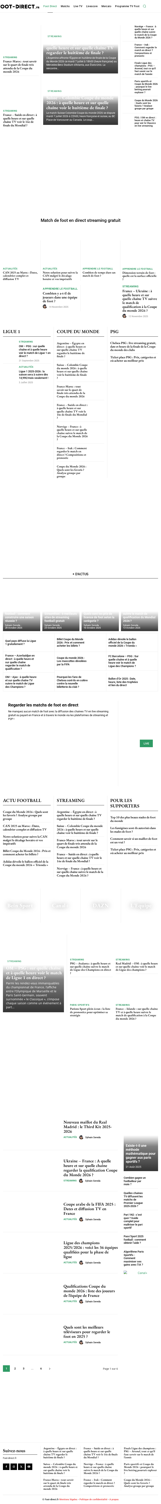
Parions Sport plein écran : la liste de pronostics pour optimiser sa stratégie (90, 1012)
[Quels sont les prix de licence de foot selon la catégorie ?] (100, 607)
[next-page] (49, 1368)
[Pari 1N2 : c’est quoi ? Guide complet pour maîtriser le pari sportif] (153, 1218)
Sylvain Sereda (93, 1137)
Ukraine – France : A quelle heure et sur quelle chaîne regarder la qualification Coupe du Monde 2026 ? (90, 1167)
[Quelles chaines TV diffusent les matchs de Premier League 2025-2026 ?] (153, 1196)
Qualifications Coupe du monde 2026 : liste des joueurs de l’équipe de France (89, 1290)
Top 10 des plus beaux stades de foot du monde (133, 819)
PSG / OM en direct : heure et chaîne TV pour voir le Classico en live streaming (145, 121)
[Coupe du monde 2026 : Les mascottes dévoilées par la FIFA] (97, 661)
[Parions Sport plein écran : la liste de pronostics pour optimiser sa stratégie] (91, 990)
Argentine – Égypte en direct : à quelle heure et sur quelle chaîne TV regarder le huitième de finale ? (80, 47)
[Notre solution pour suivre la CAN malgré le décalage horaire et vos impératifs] (60, 252)
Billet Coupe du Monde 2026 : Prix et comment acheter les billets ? (70, 642)
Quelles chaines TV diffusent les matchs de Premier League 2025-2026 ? (133, 1199)
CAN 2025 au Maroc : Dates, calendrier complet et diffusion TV (20, 276)
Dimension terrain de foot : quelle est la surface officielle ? (139, 276)
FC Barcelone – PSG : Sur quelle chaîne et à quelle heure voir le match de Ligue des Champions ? (123, 661)
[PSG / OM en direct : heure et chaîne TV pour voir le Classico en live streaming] (127, 121)
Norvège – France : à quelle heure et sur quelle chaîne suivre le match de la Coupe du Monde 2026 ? (146, 32)
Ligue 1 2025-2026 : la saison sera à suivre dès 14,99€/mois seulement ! (33, 374)
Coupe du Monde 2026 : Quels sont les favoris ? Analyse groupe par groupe (146, 104)
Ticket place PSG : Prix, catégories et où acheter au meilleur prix (133, 359)
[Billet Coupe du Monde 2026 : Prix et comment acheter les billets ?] (97, 643)
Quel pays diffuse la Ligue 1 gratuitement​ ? (20, 642)
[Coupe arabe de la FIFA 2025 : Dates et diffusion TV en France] (31, 1211)
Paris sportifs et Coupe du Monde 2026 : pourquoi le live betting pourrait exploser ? (146, 87)
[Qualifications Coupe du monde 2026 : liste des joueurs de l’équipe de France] (31, 1293)
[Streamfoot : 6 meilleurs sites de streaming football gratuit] (61, 607)
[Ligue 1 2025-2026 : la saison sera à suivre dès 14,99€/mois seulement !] (10, 373)
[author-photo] (45, 306)
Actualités (10, 269)
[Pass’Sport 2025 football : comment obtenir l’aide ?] (153, 1240)
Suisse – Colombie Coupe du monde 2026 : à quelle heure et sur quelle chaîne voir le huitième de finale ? (80, 102)
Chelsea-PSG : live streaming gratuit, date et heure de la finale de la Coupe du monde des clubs (133, 346)
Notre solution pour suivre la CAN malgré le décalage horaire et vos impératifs (60, 276)
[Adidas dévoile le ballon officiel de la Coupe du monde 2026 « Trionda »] (149, 643)
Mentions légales (68, 1499)
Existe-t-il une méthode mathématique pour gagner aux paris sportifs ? (141, 1154)
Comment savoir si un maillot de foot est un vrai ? (133, 840)
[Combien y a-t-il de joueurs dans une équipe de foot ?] (22, 298)
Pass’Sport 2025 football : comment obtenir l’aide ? (135, 1239)
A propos (114, 1499)
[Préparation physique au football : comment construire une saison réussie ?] (21, 607)
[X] (21, 1467)
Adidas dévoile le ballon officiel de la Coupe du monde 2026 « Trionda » (122, 642)
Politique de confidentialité (93, 1499)
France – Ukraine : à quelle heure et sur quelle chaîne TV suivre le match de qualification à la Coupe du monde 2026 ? (139, 301)
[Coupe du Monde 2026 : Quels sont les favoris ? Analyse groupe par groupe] (127, 104)
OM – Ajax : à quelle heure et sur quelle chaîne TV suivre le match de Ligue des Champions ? (20, 681)
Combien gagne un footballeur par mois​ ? (135, 1181)
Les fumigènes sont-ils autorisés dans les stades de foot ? (133, 829)
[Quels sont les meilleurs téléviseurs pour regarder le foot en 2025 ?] (31, 1334)
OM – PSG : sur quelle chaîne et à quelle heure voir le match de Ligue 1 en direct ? (35, 351)
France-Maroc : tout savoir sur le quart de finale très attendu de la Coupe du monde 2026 (20, 66)
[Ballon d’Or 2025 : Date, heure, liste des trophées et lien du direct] (149, 682)
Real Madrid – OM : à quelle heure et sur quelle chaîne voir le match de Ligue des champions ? (137, 966)
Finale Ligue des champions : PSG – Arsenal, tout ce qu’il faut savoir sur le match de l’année (145, 69)
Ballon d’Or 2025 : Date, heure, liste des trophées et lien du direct (123, 682)
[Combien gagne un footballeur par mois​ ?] (153, 1181)
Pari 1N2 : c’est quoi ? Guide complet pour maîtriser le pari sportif (133, 1221)
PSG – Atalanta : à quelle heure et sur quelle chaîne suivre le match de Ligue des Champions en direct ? (90, 968)
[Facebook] (6, 1467)
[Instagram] (13, 1467)
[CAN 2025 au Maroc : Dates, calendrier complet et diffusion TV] (20, 252)
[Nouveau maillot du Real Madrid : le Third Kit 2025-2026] (31, 1129)
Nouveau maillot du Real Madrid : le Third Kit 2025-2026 (88, 1126)
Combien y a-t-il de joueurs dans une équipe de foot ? (60, 297)
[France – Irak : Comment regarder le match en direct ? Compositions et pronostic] (127, 49)
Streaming (10, 57)
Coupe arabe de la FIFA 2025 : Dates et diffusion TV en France (90, 1208)
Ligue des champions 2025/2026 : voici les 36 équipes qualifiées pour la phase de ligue (91, 1249)
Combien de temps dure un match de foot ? (99, 274)
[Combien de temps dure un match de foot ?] (100, 252)
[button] (144, 6)
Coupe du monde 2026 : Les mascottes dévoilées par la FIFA (72, 661)
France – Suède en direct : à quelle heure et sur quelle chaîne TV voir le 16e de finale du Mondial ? (20, 120)
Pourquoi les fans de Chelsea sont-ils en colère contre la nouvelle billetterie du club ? (72, 681)
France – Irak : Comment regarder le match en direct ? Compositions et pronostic (146, 50)
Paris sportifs (79, 1005)
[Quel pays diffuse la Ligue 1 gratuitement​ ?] (45, 643)
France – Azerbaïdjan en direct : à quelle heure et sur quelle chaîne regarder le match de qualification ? (20, 662)
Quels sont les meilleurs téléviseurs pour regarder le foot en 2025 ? (87, 1331)
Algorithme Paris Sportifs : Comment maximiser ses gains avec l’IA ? (134, 1258)
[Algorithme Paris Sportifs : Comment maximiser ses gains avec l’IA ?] (153, 1255)
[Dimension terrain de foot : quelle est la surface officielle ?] (140, 252)
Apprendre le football (98, 269)
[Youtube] (29, 1467)
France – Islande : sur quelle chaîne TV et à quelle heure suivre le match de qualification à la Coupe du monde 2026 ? (137, 1013)
